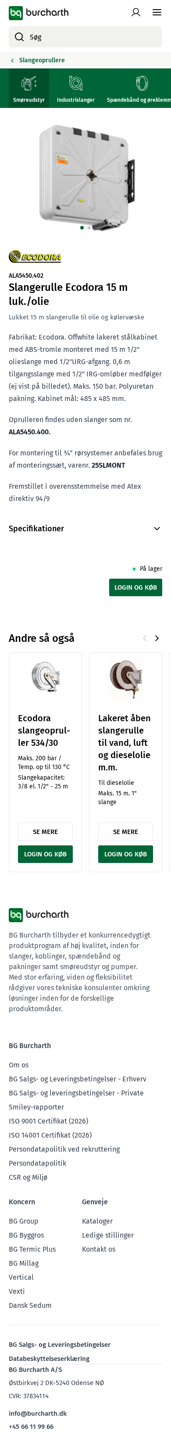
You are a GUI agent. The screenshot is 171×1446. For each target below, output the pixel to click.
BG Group (24, 1221)
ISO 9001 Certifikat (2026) (48, 1121)
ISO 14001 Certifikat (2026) (50, 1135)
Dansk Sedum (30, 1305)
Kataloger (97, 1221)
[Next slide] (157, 638)
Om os (18, 1065)
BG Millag (24, 1263)
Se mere (45, 832)
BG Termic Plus (32, 1249)
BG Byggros (26, 1235)
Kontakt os (98, 1249)
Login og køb (135, 587)
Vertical (21, 1277)
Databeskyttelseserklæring (49, 1359)
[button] (82, 227)
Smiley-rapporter (36, 1107)
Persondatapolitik (37, 1163)
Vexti (17, 1291)
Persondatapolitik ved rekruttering (64, 1149)
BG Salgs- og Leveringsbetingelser (59, 1345)
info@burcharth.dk (38, 1413)
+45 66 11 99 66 (31, 1427)
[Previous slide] (144, 638)
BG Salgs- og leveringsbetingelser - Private (76, 1093)
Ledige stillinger (108, 1235)
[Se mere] (45, 678)
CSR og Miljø (28, 1177)
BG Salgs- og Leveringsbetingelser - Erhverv (77, 1079)
